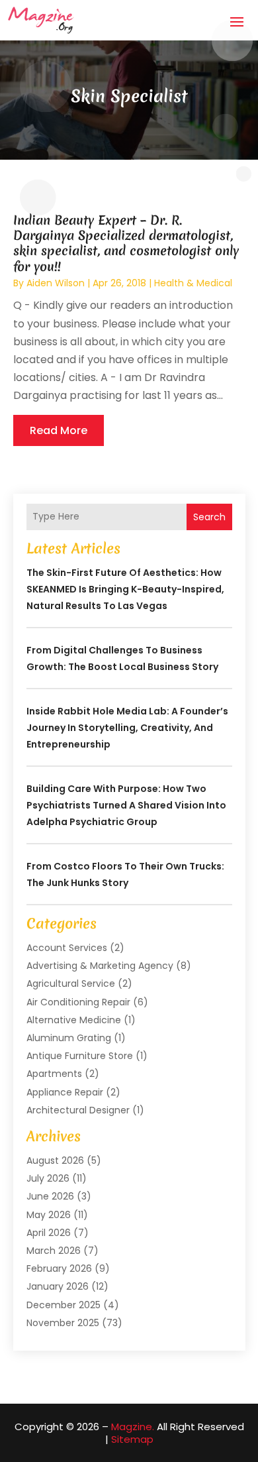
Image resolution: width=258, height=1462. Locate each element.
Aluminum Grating (68, 1037)
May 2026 (48, 1214)
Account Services (66, 947)
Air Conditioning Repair (78, 1002)
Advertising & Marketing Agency (99, 965)
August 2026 (55, 1160)
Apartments (54, 1073)
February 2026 (59, 1268)
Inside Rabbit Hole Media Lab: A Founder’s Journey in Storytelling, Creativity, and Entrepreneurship (127, 727)
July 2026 (47, 1178)
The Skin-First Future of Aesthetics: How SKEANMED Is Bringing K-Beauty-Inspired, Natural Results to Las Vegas (125, 589)
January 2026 (57, 1286)
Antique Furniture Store (79, 1055)
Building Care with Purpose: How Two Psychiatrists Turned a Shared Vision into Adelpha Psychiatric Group (126, 805)
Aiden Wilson (55, 283)
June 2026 (50, 1196)
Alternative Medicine (73, 1020)
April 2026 (48, 1232)
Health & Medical (193, 283)
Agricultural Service (70, 983)
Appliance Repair (64, 1092)
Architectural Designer (78, 1110)
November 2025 (62, 1322)
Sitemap (132, 1439)
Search (209, 517)
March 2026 (53, 1250)
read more (58, 430)
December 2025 (63, 1305)
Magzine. (132, 1427)
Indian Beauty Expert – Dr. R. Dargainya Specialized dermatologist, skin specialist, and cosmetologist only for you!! (126, 243)
